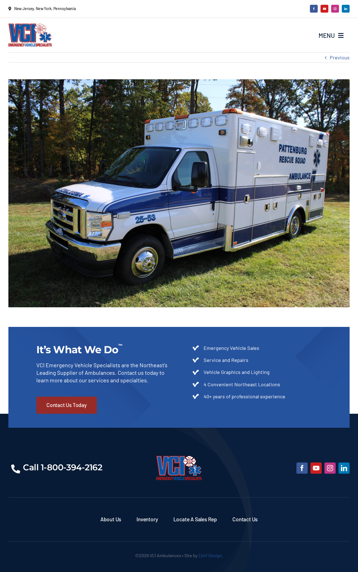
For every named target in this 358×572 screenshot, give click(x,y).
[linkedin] (346, 9)
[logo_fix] (30, 26)
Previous (340, 57)
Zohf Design (210, 555)
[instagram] (335, 9)
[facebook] (314, 9)
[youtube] (324, 9)
